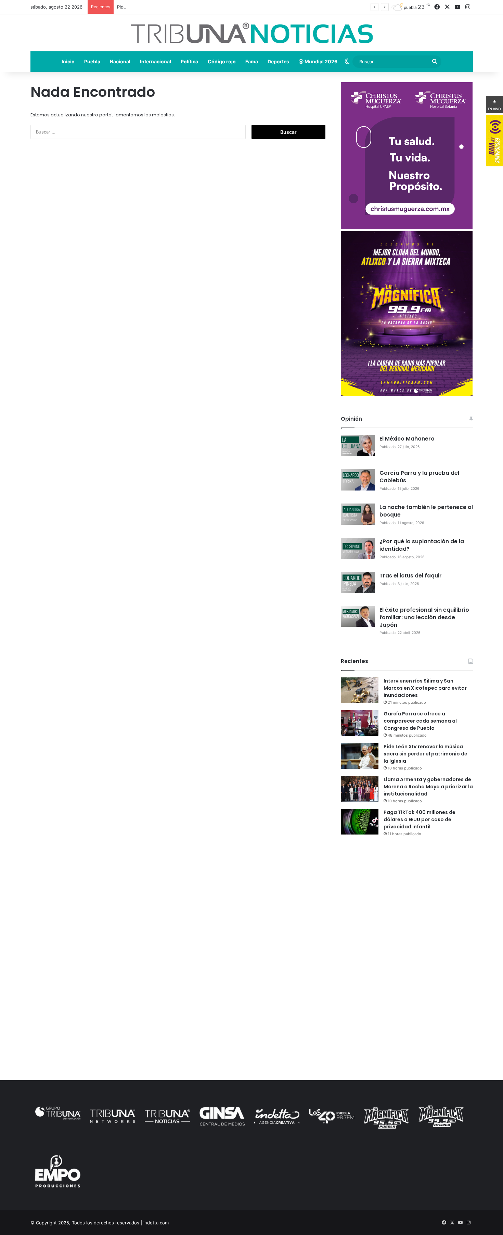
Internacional (155, 61)
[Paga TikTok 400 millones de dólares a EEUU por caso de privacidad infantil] (359, 822)
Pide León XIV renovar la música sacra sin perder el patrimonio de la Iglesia (196, 7)
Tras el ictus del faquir (410, 575)
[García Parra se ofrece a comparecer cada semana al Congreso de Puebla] (359, 723)
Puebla (92, 61)
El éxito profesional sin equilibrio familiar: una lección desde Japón (424, 617)
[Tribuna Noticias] (251, 32)
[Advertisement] (407, 902)
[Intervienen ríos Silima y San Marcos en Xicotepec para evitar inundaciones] (359, 690)
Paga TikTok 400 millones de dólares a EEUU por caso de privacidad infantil (419, 819)
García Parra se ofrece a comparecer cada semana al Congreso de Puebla (420, 720)
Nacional (120, 61)
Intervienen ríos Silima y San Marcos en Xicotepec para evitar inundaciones (425, 688)
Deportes (278, 61)
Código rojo (222, 61)
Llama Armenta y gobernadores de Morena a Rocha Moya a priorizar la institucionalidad (428, 786)
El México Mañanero (407, 438)
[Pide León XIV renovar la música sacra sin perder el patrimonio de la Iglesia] (359, 756)
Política (189, 61)
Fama (251, 61)
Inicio (68, 61)
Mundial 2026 (320, 61)
